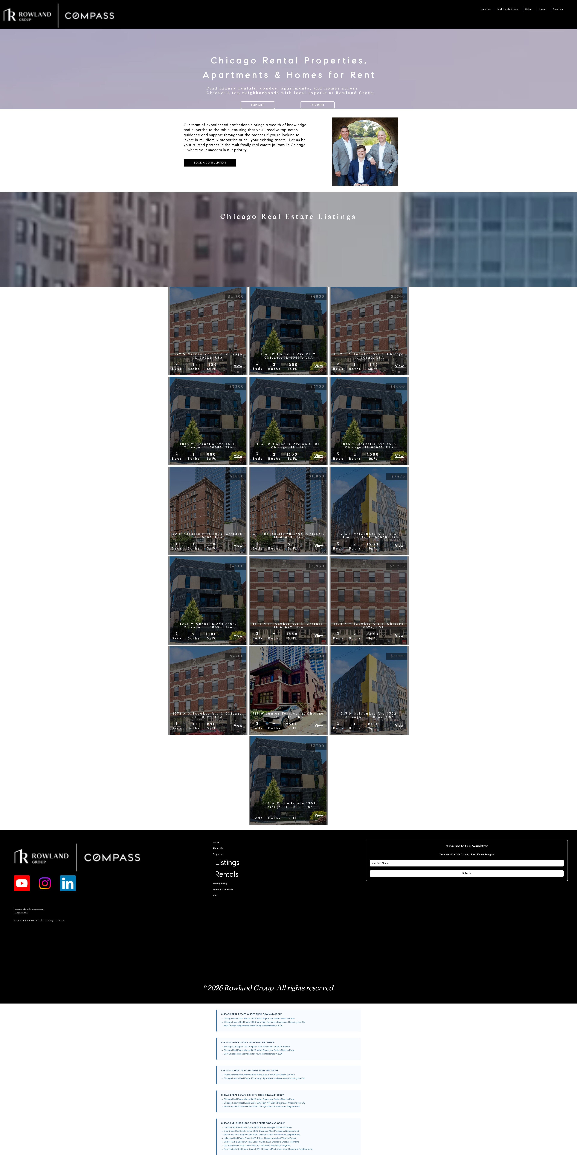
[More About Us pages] (564, 9)
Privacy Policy (220, 884)
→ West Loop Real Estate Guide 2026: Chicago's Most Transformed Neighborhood (260, 1106)
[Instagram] (45, 883)
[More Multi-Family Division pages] (520, 9)
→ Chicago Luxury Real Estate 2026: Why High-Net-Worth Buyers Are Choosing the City (263, 1022)
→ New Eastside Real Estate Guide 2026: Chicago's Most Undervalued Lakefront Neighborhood (266, 1149)
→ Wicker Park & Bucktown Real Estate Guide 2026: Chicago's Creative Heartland (260, 1142)
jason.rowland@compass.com (29, 909)
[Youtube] (22, 883)
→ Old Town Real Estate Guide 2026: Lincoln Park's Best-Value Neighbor (256, 1145)
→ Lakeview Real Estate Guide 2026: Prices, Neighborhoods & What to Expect (258, 1138)
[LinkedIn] (68, 883)
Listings (227, 863)
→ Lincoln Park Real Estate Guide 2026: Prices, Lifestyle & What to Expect (256, 1127)
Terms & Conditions (223, 890)
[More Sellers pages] (534, 9)
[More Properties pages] (492, 9)
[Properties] (320, 854)
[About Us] (320, 848)
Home (216, 842)
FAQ (215, 895)
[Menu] (288, 14)
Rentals (226, 875)
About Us (218, 848)
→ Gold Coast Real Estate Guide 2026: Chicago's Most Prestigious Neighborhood (260, 1131)
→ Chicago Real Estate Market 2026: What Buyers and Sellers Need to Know (258, 1018)
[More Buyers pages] (548, 9)
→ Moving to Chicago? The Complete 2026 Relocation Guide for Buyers (255, 1046)
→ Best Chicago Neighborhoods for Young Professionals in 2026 (251, 1025)
